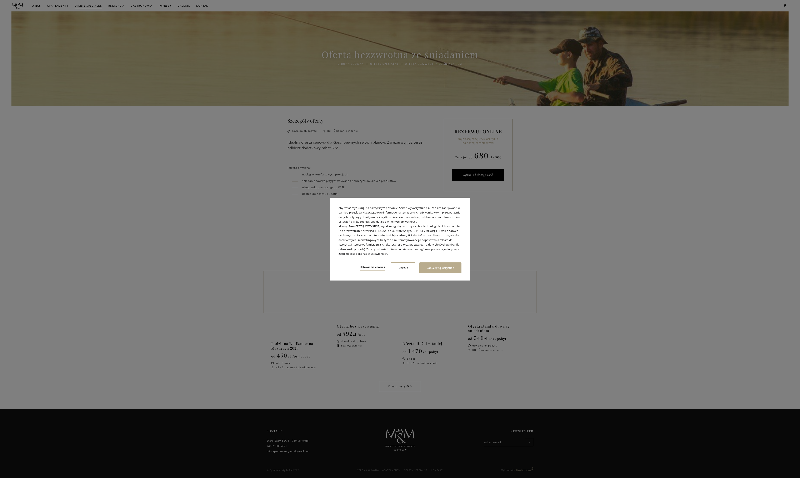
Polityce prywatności (403, 221)
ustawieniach (378, 254)
